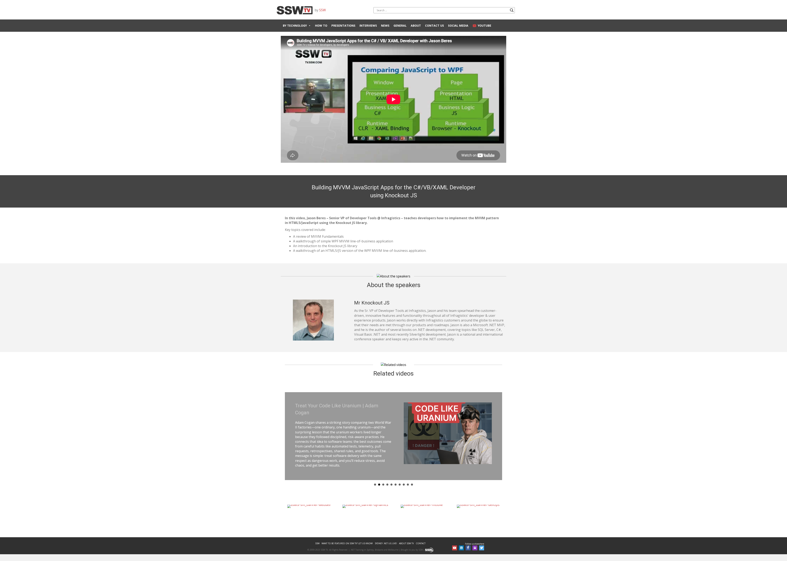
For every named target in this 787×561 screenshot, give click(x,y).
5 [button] (391, 479)
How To (321, 25)
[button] (454, 541)
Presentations (343, 25)
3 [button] (383, 479)
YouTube (484, 25)
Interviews (368, 25)
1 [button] (375, 479)
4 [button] (387, 479)
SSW (322, 10)
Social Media (458, 25)
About (416, 25)
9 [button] (408, 479)
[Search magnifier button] (512, 10)
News (385, 25)
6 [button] (396, 479)
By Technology (295, 25)
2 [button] (379, 479)
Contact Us (434, 25)
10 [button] (412, 479)
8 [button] (404, 479)
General (400, 25)
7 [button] (400, 479)
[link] (317, 537)
